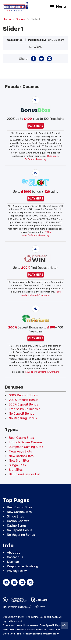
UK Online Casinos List (25, 474)
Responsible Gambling (22, 566)
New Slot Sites (19, 460)
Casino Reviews (18, 521)
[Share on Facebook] (33, 58)
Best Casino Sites (21, 438)
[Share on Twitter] (41, 58)
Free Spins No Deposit (24, 409)
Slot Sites (16, 469)
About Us (13, 553)
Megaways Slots (20, 451)
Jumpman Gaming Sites (26, 447)
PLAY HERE (35, 125)
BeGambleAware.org (35, 159)
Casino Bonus (17, 526)
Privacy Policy (17, 571)
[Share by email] (49, 58)
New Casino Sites (21, 456)
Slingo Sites (17, 465)
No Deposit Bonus (21, 413)
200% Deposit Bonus (23, 400)
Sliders (21, 19)
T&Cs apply (52, 156)
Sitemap (13, 562)
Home (7, 19)
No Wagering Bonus (23, 418)
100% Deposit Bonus (23, 395)
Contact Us (15, 557)
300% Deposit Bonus (23, 404)
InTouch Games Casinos (25, 442)
